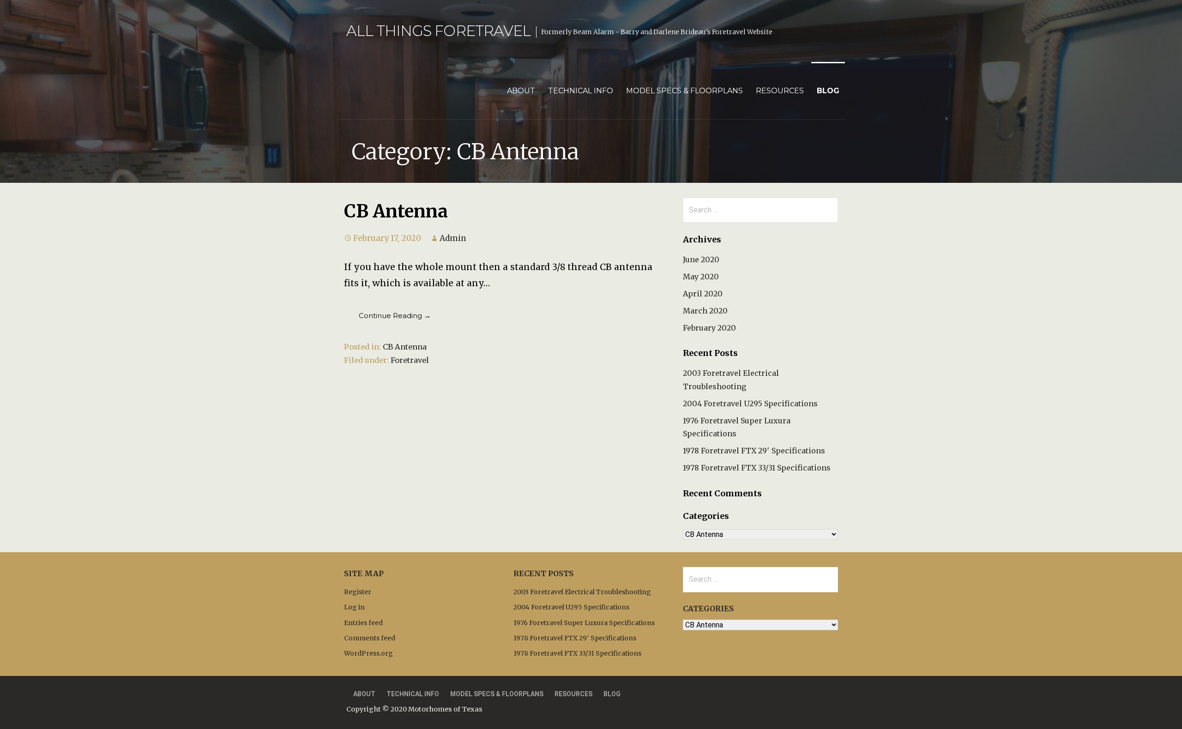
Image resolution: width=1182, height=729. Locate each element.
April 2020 (703, 293)
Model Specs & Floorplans (684, 90)
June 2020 (701, 259)
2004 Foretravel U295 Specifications (750, 403)
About (521, 90)
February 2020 (709, 327)
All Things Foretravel (438, 31)
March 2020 (705, 310)
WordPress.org (368, 653)
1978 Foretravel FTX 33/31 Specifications (757, 467)
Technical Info (580, 90)
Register (357, 592)
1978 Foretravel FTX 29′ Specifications (754, 450)
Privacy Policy (695, 694)
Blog (828, 90)
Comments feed (369, 638)
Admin (453, 238)
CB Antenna (396, 211)
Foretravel (410, 360)
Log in (354, 607)
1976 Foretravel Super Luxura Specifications (584, 623)
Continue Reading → (395, 315)
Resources (780, 90)
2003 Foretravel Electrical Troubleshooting (582, 592)
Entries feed (363, 623)
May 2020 (701, 276)
